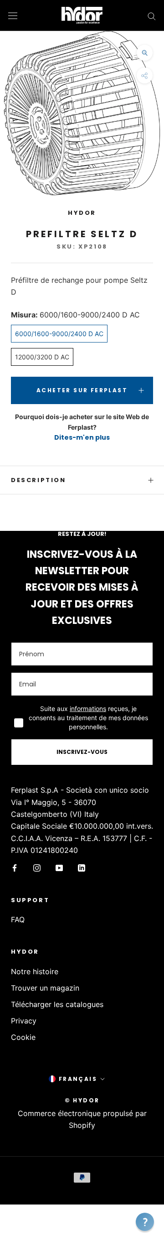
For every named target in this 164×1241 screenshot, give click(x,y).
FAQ (18, 919)
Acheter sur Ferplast (82, 390)
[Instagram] (37, 867)
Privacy (23, 1020)
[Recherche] (152, 15)
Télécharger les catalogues (57, 1004)
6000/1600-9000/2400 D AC (59, 334)
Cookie (23, 1037)
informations (88, 708)
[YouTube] (59, 867)
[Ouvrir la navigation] (12, 15)
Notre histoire (34, 971)
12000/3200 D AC (42, 357)
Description (38, 480)
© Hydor (82, 1100)
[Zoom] (145, 53)
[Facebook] (14, 867)
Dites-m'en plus (82, 437)
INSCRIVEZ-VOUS (82, 752)
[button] (145, 1222)
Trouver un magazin (45, 987)
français (78, 1079)
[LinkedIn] (81, 867)
